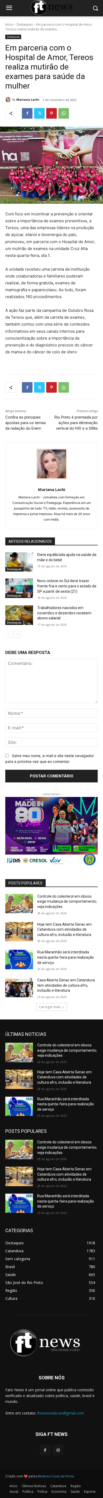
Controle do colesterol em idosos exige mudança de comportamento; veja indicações (67, 901)
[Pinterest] (51, 113)
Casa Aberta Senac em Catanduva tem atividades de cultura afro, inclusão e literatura (66, 985)
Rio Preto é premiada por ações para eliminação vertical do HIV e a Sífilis (76, 423)
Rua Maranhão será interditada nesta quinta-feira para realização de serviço (65, 957)
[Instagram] (58, 1450)
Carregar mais (49, 1007)
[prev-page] (8, 634)
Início (9, 24)
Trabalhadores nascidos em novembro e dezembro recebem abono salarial (64, 613)
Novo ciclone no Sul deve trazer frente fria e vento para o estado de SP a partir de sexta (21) (66, 586)
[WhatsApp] (63, 113)
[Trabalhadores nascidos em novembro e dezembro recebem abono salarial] (19, 615)
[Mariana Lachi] (8, 99)
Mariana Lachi (27, 99)
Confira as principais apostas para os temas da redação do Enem (25, 423)
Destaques (25, 24)
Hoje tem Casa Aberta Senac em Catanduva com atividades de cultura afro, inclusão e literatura (64, 929)
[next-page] (17, 634)
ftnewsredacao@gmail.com (60, 1413)
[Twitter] (39, 113)
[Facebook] (27, 113)
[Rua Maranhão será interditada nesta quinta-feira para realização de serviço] (19, 959)
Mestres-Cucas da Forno (56, 1476)
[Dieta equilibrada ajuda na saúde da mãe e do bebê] (19, 562)
